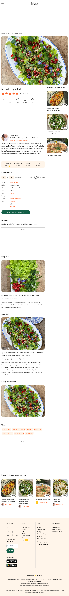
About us (24, 531)
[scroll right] (67, 487)
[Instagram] (12, 532)
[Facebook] (8, 532)
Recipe (3, 33)
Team (23, 533)
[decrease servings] (3, 177)
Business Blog (56, 529)
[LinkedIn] (16, 535)
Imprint (39, 527)
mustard (12, 196)
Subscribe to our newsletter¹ (11, 540)
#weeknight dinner (19, 429)
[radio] (2, 93)
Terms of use (41, 529)
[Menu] (2, 4)
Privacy (39, 532)
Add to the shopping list (17, 212)
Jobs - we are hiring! (25, 528)
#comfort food (19, 433)
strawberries (14, 182)
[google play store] (12, 566)
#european (29, 433)
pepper (12, 207)
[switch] (37, 177)
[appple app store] (12, 561)
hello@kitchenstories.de (34, 581)
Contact (39, 536)
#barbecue (37, 429)
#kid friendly (7, 429)
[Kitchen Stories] (34, 3)
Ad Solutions (56, 527)
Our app (24, 538)
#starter (29, 429)
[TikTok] (16, 532)
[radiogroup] (10, 94)
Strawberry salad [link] (18, 33)
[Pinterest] (12, 535)
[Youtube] (8, 535)
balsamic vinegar (15, 199)
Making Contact (57, 532)
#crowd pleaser (7, 433)
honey (12, 193)
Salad (9, 33)
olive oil (12, 201)
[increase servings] (11, 177)
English (45, 545)
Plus (25, 540)
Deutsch (39, 545)
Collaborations (26, 536)
